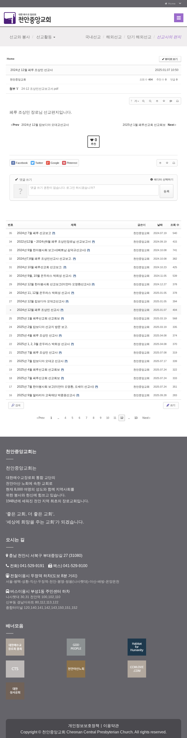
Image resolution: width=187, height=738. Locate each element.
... (58, 418)
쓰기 (172, 405)
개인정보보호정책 (83, 726)
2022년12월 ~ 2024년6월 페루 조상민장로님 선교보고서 (54, 241)
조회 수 (174, 224)
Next (145, 418)
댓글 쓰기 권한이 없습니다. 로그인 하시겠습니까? (62, 187)
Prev (41, 418)
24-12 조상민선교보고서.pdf (39, 88)
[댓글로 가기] (170, 101)
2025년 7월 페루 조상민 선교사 (37, 352)
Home (171, 3)
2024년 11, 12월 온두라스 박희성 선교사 (44, 293)
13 (135, 418)
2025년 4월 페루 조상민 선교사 (37, 335)
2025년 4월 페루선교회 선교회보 (39, 369)
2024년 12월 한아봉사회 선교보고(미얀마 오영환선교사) (54, 284)
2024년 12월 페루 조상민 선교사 (31, 70)
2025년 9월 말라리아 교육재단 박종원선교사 (46, 395)
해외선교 (114, 37)
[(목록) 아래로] (163, 101)
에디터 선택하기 (163, 179)
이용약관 (111, 726)
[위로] (157, 101)
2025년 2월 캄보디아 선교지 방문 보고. (42, 327)
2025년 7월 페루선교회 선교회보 (39, 378)
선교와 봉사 (19, 37)
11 (114, 418)
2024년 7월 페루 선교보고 (34, 233)
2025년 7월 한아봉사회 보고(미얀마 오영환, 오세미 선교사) (56, 386)
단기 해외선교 (139, 37)
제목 (73, 224)
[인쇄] (177, 101)
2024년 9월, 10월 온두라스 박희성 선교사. (45, 275)
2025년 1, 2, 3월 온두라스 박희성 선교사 (44, 344)
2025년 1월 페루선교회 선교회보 (39, 318)
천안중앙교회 (18, 79)
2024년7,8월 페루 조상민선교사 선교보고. (45, 258)
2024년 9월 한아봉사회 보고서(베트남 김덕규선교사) (52, 250)
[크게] (143, 101)
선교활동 (44, 37)
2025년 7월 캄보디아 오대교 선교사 (40, 361)
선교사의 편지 (169, 37)
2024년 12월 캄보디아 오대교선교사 (41, 301)
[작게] (150, 101)
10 (107, 418)
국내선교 (93, 37)
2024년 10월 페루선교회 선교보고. (40, 267)
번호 (10, 224)
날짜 (160, 224)
